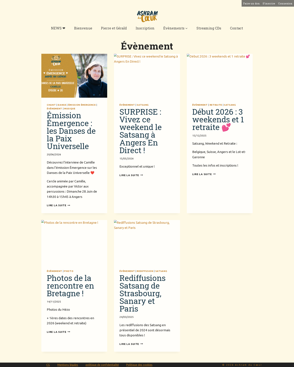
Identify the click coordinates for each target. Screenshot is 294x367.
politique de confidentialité (102, 364)
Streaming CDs (209, 28)
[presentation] (74, 76)
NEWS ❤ (58, 28)
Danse (62, 105)
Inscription (145, 28)
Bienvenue (83, 28)
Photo (68, 271)
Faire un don (251, 3)
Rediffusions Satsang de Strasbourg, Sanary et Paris (142, 293)
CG (48, 364)
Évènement (54, 108)
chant (51, 105)
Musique (69, 108)
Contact (236, 28)
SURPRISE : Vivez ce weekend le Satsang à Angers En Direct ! (140, 131)
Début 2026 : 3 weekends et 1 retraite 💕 (218, 119)
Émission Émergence (82, 105)
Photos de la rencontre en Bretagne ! (70, 285)
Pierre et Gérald (114, 28)
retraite (216, 105)
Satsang (143, 105)
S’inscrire (269, 3)
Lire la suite (58, 205)
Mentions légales (67, 364)
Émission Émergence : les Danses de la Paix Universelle (71, 130)
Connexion (285, 3)
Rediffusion (145, 271)
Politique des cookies (139, 364)
